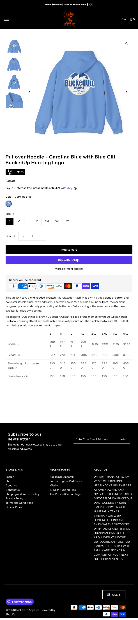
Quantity (11, 236)
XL (37, 221)
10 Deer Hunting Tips (63, 489)
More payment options (69, 268)
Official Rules (14, 507)
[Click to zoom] (127, 43)
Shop (9, 481)
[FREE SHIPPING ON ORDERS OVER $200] (69, 4)
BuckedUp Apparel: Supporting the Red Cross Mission (66, 481)
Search (10, 476)
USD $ (116, 594)
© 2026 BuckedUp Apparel (22, 610)
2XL (47, 221)
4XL (68, 221)
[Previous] (3, 4)
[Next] (134, 4)
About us (11, 485)
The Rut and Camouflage (65, 494)
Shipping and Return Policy (22, 494)
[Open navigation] (31, 19)
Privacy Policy (14, 498)
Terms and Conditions (19, 502)
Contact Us (13, 489)
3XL (57, 221)
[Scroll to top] (130, 610)
